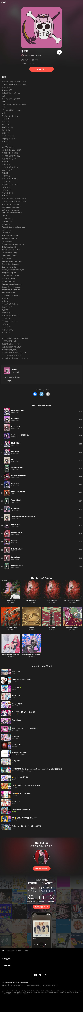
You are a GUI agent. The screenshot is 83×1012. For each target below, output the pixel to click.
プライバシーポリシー (17, 985)
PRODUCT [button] (6, 959)
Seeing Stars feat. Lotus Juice (10, 654)
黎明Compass (11, 601)
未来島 (14, 369)
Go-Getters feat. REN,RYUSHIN (31, 654)
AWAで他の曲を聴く (41, 868)
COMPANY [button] (6, 965)
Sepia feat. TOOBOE (72, 628)
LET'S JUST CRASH (11, 628)
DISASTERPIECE (31, 601)
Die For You (51, 628)
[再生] (59, 52)
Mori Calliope (36, 55)
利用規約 (4, 985)
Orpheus (31, 628)
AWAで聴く (41, 69)
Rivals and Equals (52, 601)
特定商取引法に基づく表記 (50, 985)
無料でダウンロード (41, 907)
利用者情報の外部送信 (33, 985)
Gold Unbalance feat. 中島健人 (72, 601)
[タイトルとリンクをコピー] (48, 394)
